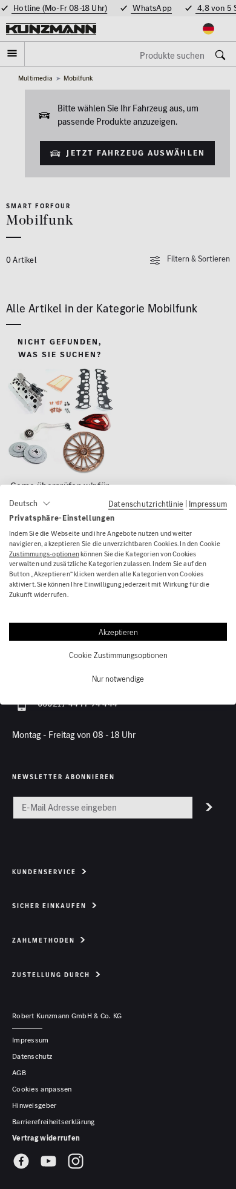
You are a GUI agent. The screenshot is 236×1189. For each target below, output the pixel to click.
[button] (30, 503)
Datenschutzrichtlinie (145, 503)
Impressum (208, 503)
